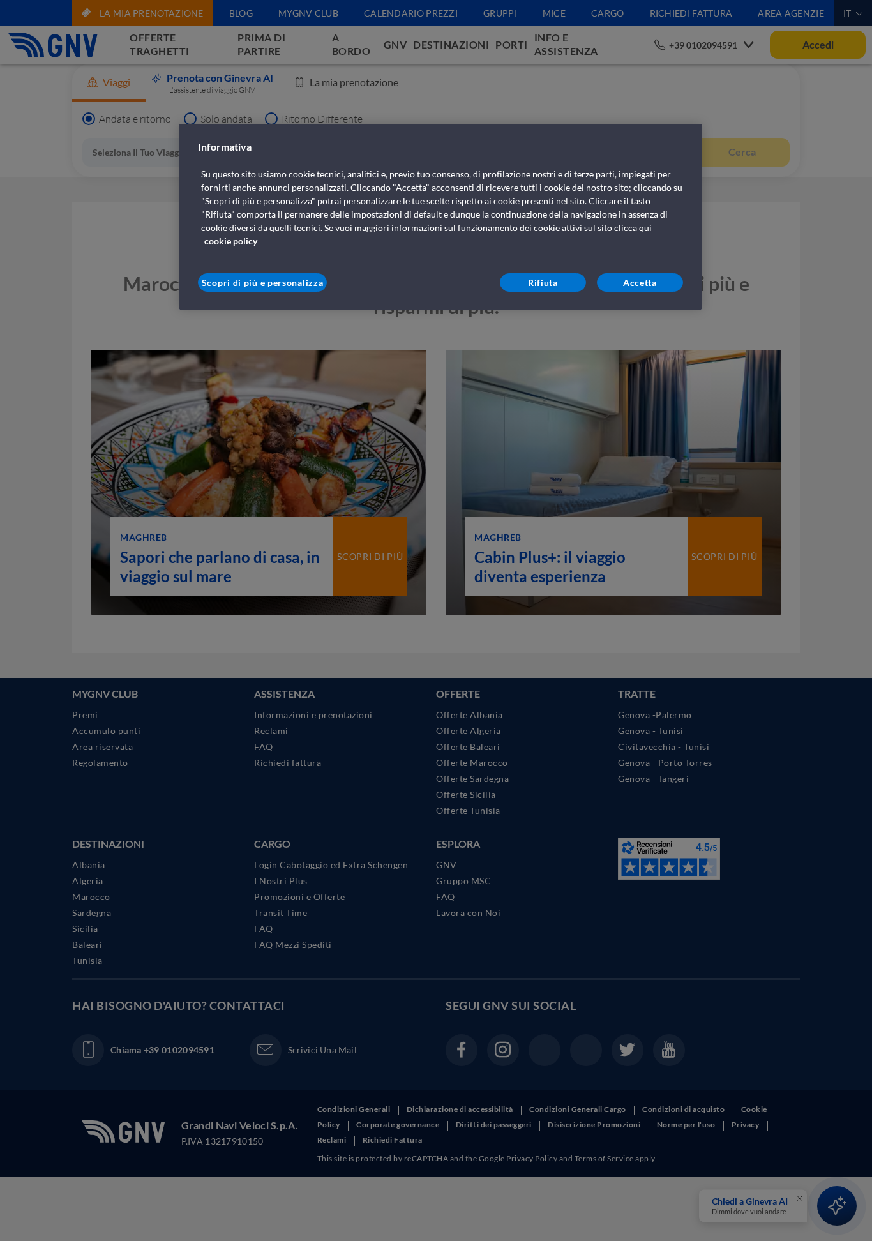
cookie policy (230, 241)
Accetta (640, 282)
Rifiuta (543, 282)
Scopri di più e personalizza (263, 282)
